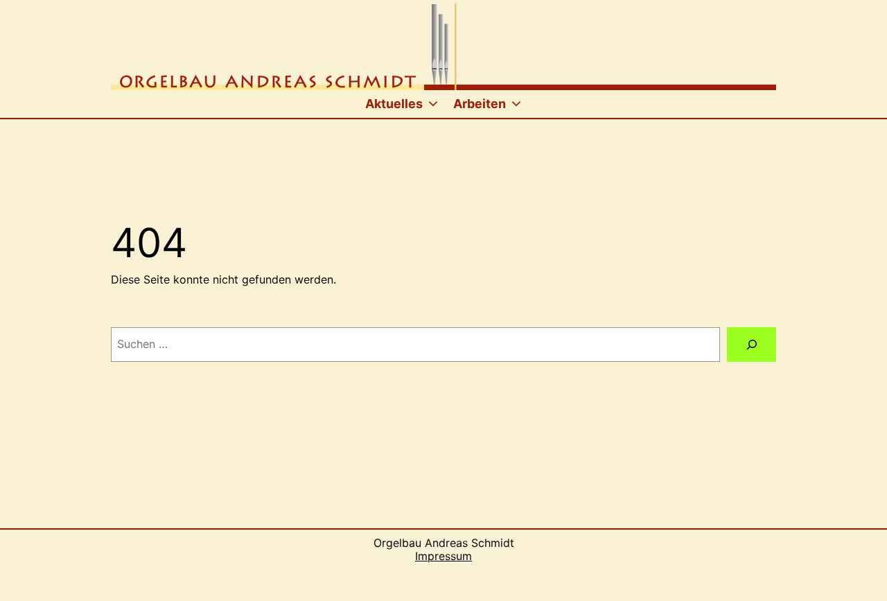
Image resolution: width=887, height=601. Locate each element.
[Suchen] (751, 344)
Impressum (443, 556)
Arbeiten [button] (479, 103)
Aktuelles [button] (394, 103)
